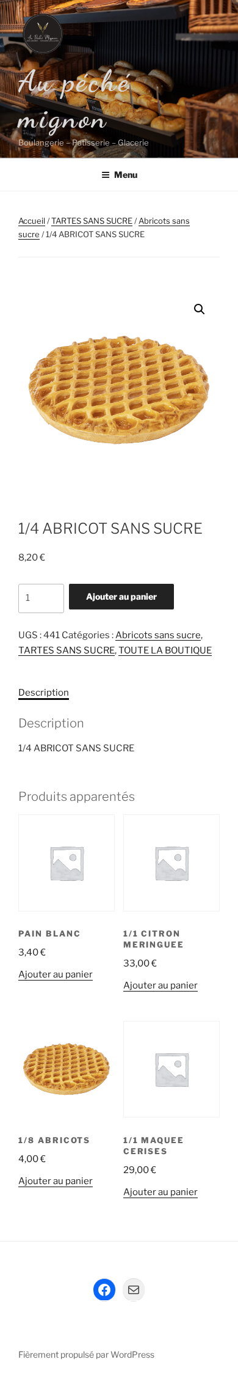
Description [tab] (43, 692)
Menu (125, 174)
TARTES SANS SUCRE (91, 221)
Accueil (31, 221)
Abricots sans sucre (158, 635)
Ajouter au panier (121, 596)
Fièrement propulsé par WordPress (86, 1354)
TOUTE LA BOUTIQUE (165, 650)
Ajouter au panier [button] (55, 974)
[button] (200, 309)
